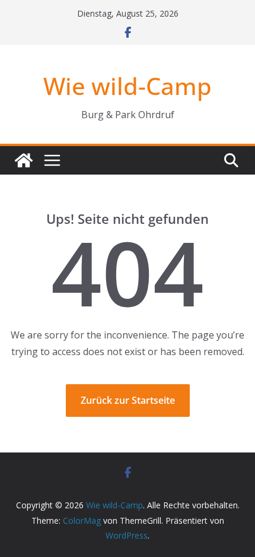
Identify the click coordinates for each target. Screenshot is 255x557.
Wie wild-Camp (127, 85)
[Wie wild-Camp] (23, 160)
